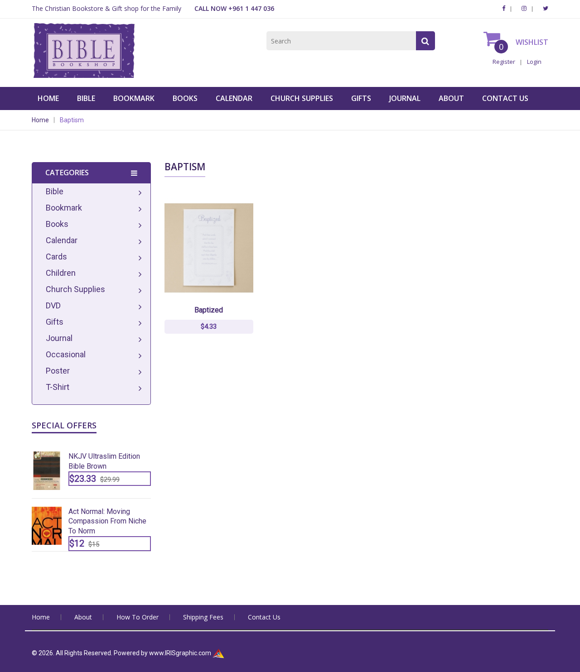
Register (504, 62)
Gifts (361, 98)
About (451, 98)
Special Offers (64, 425)
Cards (56, 256)
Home (48, 98)
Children (61, 273)
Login (534, 62)
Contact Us (505, 98)
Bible (86, 98)
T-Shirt (57, 387)
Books (185, 98)
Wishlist (531, 42)
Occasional (66, 354)
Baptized (208, 310)
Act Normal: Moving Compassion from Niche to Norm (107, 521)
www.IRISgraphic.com (180, 653)
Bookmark (134, 98)
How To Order (137, 617)
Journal (404, 98)
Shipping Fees (203, 617)
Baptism (72, 120)
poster (58, 370)
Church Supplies (302, 98)
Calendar (234, 98)
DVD (53, 305)
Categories (67, 173)
